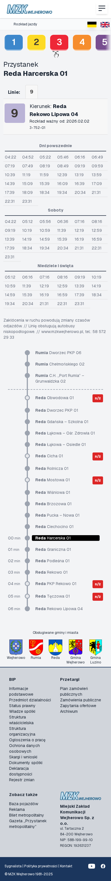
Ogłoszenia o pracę (27, 739)
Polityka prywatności (40, 866)
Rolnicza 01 (52, 468)
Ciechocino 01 (54, 526)
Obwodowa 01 (54, 397)
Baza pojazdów (23, 803)
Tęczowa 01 (52, 596)
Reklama (17, 809)
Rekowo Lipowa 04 (59, 608)
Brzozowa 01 (53, 503)
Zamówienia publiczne (80, 700)
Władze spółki (22, 711)
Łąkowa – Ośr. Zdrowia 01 (65, 433)
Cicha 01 (49, 455)
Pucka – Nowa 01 (57, 515)
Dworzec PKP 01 (56, 410)
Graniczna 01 (53, 549)
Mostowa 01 (52, 479)
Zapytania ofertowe (78, 705)
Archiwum (69, 711)
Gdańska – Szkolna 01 (62, 421)
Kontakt (66, 866)
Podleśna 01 (52, 560)
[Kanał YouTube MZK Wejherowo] (91, 866)
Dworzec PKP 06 (58, 352)
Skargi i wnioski (23, 757)
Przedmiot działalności (30, 700)
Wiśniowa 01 (52, 492)
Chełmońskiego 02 (60, 364)
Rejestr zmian (21, 779)
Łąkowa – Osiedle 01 (60, 444)
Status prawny (22, 705)
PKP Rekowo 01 (56, 583)
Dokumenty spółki (25, 762)
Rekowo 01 (51, 572)
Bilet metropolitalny (26, 815)
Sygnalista (13, 866)
